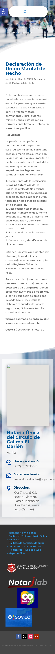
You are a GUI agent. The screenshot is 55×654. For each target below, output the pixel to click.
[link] (4, 12)
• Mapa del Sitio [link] (16, 553)
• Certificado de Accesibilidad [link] (24, 546)
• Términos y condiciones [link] (21, 532)
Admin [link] (13, 79)
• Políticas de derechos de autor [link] (25, 542)
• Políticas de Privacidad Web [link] (24, 549)
